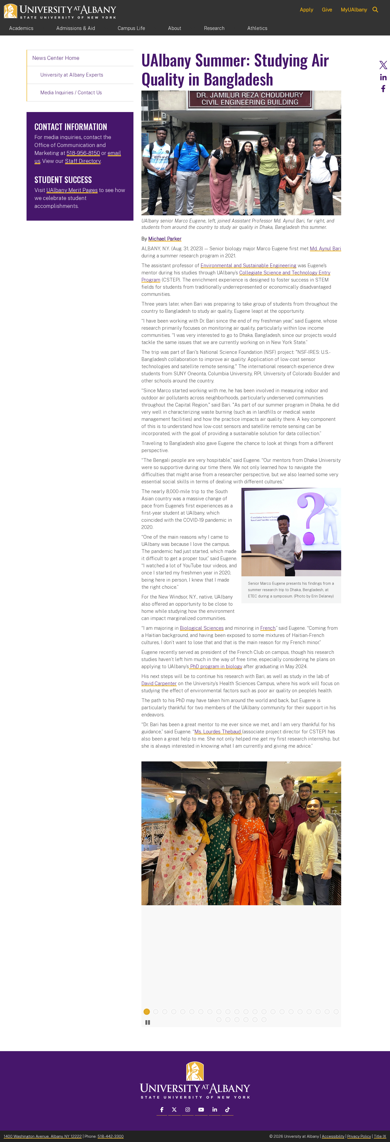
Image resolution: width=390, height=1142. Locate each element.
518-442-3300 (111, 1136)
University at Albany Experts (71, 75)
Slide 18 (300, 1012)
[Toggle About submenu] (193, 28)
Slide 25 (237, 1019)
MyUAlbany (354, 9)
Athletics (257, 28)
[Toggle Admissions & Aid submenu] (106, 28)
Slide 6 (192, 1012)
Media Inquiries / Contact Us (71, 92)
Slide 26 (246, 1019)
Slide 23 (219, 1019)
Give (327, 9)
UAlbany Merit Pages (72, 190)
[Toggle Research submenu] (236, 28)
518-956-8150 (83, 153)
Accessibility (333, 1136)
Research (214, 28)
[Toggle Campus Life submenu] (156, 28)
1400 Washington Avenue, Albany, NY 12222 (43, 1136)
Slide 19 (309, 1012)
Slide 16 (282, 1012)
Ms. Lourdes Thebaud (218, 731)
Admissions (75, 28)
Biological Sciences (202, 628)
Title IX (380, 1136)
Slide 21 (327, 1012)
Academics (21, 28)
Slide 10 (228, 1012)
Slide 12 (246, 1012)
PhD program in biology (215, 666)
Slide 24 (228, 1019)
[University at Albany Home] (60, 10)
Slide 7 (201, 1012)
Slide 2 (156, 1012)
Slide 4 (174, 1012)
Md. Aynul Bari (325, 248)
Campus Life (131, 28)
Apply (306, 9)
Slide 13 (255, 1012)
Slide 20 (318, 1012)
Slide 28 (264, 1019)
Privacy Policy (359, 1136)
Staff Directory (83, 161)
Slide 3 (165, 1012)
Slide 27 (255, 1019)
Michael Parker (164, 239)
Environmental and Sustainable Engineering (248, 265)
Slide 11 (237, 1012)
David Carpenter (159, 683)
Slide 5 (183, 1012)
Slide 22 (336, 1012)
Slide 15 (273, 1012)
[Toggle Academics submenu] (45, 28)
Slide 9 (219, 1012)
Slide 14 (264, 1012)
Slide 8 (210, 1012)
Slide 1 (147, 1012)
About (174, 28)
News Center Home (55, 58)
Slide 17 (291, 1012)
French (267, 628)
